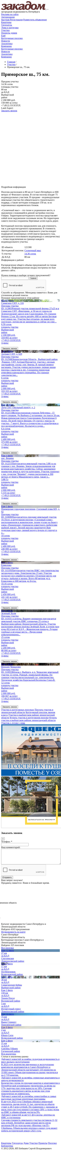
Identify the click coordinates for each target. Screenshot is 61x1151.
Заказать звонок (9, 110)
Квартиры (6, 22)
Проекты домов (9, 33)
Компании (6, 46)
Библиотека (7, 1146)
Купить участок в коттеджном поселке (29, 717)
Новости (5, 41)
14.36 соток (30, 253)
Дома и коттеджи (10, 27)
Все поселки (7, 948)
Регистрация (12, 19)
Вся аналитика (8, 1054)
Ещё (3, 35)
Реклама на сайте (10, 14)
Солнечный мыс (32, 250)
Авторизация (8, 17)
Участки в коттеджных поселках (17, 709)
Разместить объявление (35, 19)
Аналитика (6, 43)
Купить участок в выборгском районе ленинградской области (29, 719)
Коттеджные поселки (12, 38)
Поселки (52, 1143)
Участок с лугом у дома (13, 723)
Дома (26, 1143)
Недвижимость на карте (13, 932)
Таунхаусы (6, 25)
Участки (5, 30)
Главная (11, 62)
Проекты (42, 1143)
